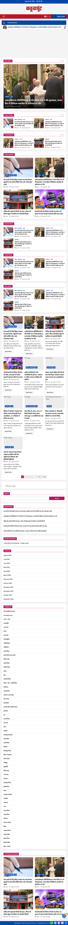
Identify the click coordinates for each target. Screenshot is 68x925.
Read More (9, 352)
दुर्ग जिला (6, 711)
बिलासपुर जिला (7, 750)
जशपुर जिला (7, 691)
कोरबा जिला (6, 663)
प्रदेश (5, 726)
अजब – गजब (7, 619)
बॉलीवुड (5, 762)
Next (44, 477)
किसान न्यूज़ (6, 659)
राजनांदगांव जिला (8, 794)
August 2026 (7, 555)
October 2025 (8, 595)
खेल (4, 675)
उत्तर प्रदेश (49, 367)
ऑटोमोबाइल (7, 643)
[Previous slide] (61, 115)
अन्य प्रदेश (6, 627)
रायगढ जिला (7, 810)
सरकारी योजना (7, 830)
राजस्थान (47, 119)
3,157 (39, 477)
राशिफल (6, 818)
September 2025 (9, 599)
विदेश (5, 826)
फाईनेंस (5, 730)
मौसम (5, 790)
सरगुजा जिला (7, 834)
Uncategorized (8, 615)
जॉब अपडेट (6, 699)
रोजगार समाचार (7, 822)
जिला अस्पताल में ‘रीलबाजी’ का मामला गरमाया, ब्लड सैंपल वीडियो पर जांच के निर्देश (54, 413)
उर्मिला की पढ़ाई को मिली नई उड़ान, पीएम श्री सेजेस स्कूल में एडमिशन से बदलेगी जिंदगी (39, 143)
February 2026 (8, 579)
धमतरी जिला (7, 718)
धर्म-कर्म (6, 722)
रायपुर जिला (6, 814)
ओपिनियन (6, 647)
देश (4, 715)
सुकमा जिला (6, 838)
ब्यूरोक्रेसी (6, 766)
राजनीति (6, 798)
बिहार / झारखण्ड (18, 119)
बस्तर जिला (6, 738)
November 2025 (8, 591)
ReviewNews (41, 923)
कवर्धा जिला (6, 651)
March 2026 (7, 575)
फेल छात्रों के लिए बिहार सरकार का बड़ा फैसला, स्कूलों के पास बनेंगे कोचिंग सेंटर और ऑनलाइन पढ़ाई (8, 123)
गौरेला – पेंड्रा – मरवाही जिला (10, 683)
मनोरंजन (6, 778)
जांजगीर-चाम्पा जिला (9, 695)
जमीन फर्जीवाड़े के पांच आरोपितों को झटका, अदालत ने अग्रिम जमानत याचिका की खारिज (25, 531)
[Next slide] (63, 115)
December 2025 (8, 587)
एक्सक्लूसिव (6, 639)
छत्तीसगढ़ (47, 139)
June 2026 (7, 563)
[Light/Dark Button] (46, 16)
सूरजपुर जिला (7, 842)
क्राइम (5, 671)
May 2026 (7, 567)
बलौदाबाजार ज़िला (8, 735)
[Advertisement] (34, 42)
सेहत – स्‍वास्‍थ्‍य (7, 846)
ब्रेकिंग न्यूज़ (6, 770)
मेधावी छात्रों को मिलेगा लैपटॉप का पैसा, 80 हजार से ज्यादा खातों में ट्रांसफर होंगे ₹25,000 (13, 374)
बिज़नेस (5, 746)
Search (7, 493)
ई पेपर (5, 631)
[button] (4, 16)
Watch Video (61, 16)
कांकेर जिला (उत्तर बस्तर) (9, 655)
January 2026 (8, 583)
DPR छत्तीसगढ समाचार (9, 611)
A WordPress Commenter (11, 543)
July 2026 (7, 559)
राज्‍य (24, 119)
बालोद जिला (6, 742)
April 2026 (7, 571)
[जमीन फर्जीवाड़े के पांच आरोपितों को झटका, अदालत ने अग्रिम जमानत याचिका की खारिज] (34, 363)
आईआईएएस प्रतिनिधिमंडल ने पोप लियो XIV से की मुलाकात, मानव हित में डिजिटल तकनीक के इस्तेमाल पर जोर (39, 123)
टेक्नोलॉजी (6, 703)
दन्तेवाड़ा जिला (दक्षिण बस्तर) (10, 707)
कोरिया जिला (7, 667)
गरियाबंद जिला (7, 679)
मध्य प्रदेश (39, 207)
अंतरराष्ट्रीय (6, 623)
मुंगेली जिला (6, 786)
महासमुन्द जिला (7, 782)
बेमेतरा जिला (7, 758)
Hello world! (25, 543)
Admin (17, 127)
